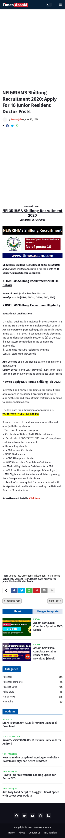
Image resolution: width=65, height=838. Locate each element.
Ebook (17, 611)
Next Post (54, 600)
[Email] (44, 590)
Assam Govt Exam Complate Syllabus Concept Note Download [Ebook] (44, 653)
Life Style (33, 691)
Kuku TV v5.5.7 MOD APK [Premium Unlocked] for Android (31, 742)
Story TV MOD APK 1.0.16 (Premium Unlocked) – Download (30, 724)
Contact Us (34, 832)
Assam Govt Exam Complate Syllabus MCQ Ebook (47, 626)
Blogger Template (47, 611)
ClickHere (34, 498)
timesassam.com (42, 827)
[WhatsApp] (17, 125)
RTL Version (50, 832)
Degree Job (14, 576)
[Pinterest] (36, 590)
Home (11, 832)
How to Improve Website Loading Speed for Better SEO (29, 776)
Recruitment (53, 576)
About (22, 832)
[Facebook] (7, 125)
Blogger (33, 677)
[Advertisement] (32, 47)
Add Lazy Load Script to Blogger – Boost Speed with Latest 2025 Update (31, 794)
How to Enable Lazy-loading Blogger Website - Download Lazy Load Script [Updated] (30, 759)
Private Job (40, 576)
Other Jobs (27, 576)
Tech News (33, 696)
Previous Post (13, 600)
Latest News (33, 687)
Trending (33, 701)
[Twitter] (12, 125)
